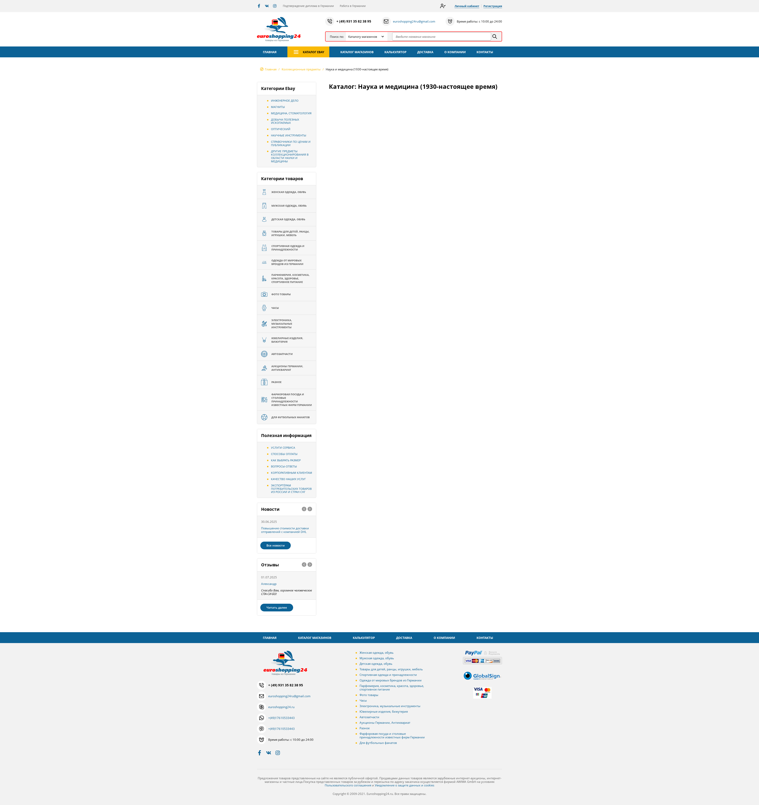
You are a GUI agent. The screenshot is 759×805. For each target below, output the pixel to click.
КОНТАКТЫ (485, 52)
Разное (365, 728)
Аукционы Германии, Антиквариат (385, 723)
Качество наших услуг (288, 479)
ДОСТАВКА (425, 52)
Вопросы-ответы (284, 466)
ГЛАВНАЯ (270, 52)
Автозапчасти (369, 717)
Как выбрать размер (286, 460)
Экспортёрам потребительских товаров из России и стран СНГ (291, 488)
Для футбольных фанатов (378, 743)
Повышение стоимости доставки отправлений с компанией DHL (285, 530)
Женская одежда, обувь (377, 653)
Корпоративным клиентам (291, 473)
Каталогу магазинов (362, 37)
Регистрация (492, 6)
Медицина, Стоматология (291, 113)
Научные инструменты (288, 135)
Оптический (280, 129)
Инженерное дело (284, 100)
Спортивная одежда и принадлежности (388, 675)
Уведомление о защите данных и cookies (404, 785)
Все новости (275, 545)
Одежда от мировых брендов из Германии (391, 680)
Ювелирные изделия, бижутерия (384, 711)
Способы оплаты (284, 454)
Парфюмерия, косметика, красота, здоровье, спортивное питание (392, 687)
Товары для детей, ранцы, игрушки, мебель (391, 669)
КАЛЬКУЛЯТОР (395, 52)
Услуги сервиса (283, 447)
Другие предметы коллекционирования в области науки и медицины (290, 156)
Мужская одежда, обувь (377, 658)
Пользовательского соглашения (348, 785)
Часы (363, 700)
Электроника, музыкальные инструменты (390, 706)
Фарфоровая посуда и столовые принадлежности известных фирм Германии (392, 735)
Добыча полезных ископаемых (285, 121)
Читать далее (276, 607)
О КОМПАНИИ (455, 52)
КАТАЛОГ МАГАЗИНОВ (357, 52)
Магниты (278, 107)
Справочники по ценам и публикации (291, 143)
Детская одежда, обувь (376, 664)
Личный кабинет (467, 6)
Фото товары (369, 695)
